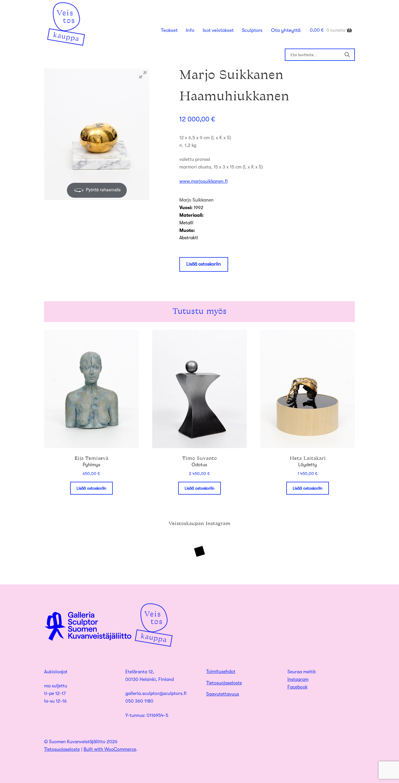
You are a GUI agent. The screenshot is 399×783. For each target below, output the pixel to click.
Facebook (297, 687)
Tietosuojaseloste (224, 683)
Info (190, 30)
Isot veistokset (218, 30)
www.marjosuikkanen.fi (203, 181)
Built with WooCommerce (110, 749)
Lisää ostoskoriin (203, 264)
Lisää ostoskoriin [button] (91, 488)
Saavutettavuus (222, 694)
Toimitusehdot (220, 671)
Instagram (297, 679)
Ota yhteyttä (286, 30)
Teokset (169, 30)
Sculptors (252, 30)
